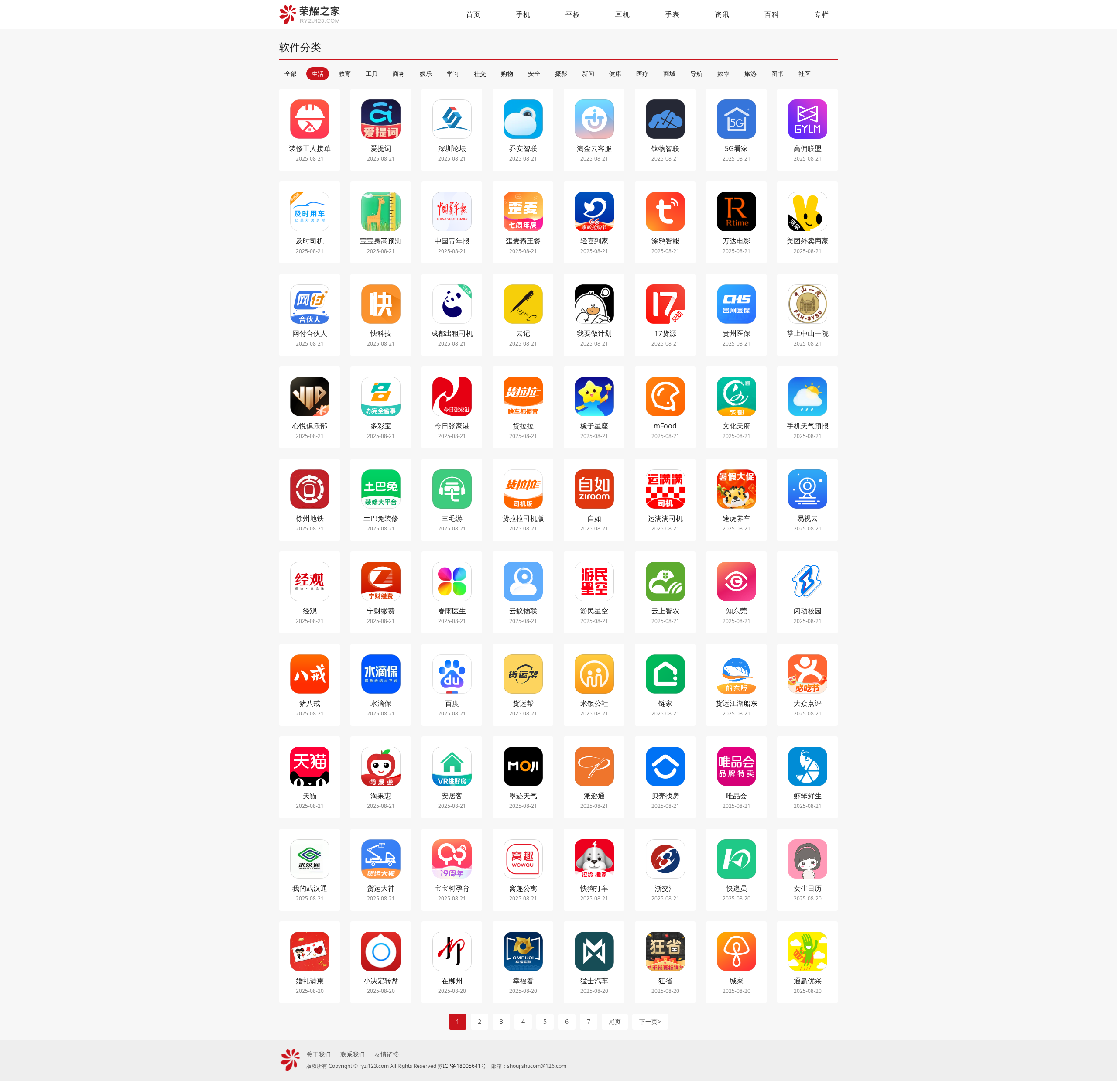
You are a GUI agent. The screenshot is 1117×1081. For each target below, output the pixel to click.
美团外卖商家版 (808, 241)
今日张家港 (452, 426)
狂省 (665, 980)
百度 (452, 703)
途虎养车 (736, 518)
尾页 (615, 1021)
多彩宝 (380, 426)
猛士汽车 (594, 980)
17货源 (665, 333)
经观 (310, 611)
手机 (523, 14)
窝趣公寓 (523, 888)
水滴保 (380, 703)
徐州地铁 (310, 518)
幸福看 (523, 980)
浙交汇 (665, 888)
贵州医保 (736, 333)
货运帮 (523, 703)
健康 (615, 73)
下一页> (650, 1021)
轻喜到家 (594, 241)
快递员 (736, 888)
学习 (453, 73)
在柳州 (452, 980)
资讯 (722, 14)
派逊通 (594, 795)
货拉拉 (523, 426)
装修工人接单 (310, 148)
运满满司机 (665, 518)
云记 (523, 333)
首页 (473, 14)
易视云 (807, 518)
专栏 (821, 14)
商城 (669, 73)
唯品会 (736, 795)
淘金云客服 (594, 148)
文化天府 (736, 426)
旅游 (750, 73)
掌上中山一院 (808, 333)
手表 (672, 14)
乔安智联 (523, 148)
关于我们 (318, 1054)
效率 (723, 73)
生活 (318, 73)
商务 (399, 73)
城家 (737, 980)
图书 (777, 73)
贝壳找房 (665, 795)
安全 (534, 73)
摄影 (561, 73)
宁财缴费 (381, 611)
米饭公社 (594, 703)
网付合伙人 (309, 333)
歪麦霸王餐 (523, 241)
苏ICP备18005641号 (462, 1066)
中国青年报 (452, 241)
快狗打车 (594, 888)
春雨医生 (452, 611)
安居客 (452, 795)
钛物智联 (665, 148)
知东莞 (736, 611)
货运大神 (381, 888)
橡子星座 (594, 426)
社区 (804, 73)
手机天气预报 (808, 426)
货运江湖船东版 (736, 703)
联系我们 (352, 1054)
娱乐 (426, 73)
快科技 (380, 333)
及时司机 (310, 241)
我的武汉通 (309, 888)
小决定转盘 (380, 980)
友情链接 (386, 1054)
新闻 (588, 73)
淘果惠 (380, 795)
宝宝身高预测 (381, 241)
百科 (771, 14)
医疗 (642, 73)
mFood (665, 426)
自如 (594, 518)
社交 (480, 73)
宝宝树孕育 (452, 888)
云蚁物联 (523, 611)
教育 (345, 73)
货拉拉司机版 (523, 518)
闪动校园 (808, 611)
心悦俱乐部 (309, 426)
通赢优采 (808, 980)
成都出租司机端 (452, 333)
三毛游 (452, 518)
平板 (572, 14)
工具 (372, 73)
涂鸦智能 (665, 241)
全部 (290, 73)
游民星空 (594, 611)
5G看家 (736, 148)
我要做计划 (594, 333)
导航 (696, 73)
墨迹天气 (523, 795)
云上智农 (665, 611)
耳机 (622, 14)
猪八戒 (309, 703)
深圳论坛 (452, 148)
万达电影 (736, 241)
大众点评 (808, 703)
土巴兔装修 (380, 518)
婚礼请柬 (310, 980)
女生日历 (808, 888)
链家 (665, 703)
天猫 (310, 795)
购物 (507, 73)
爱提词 (380, 148)
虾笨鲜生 (808, 795)
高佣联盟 (808, 148)
